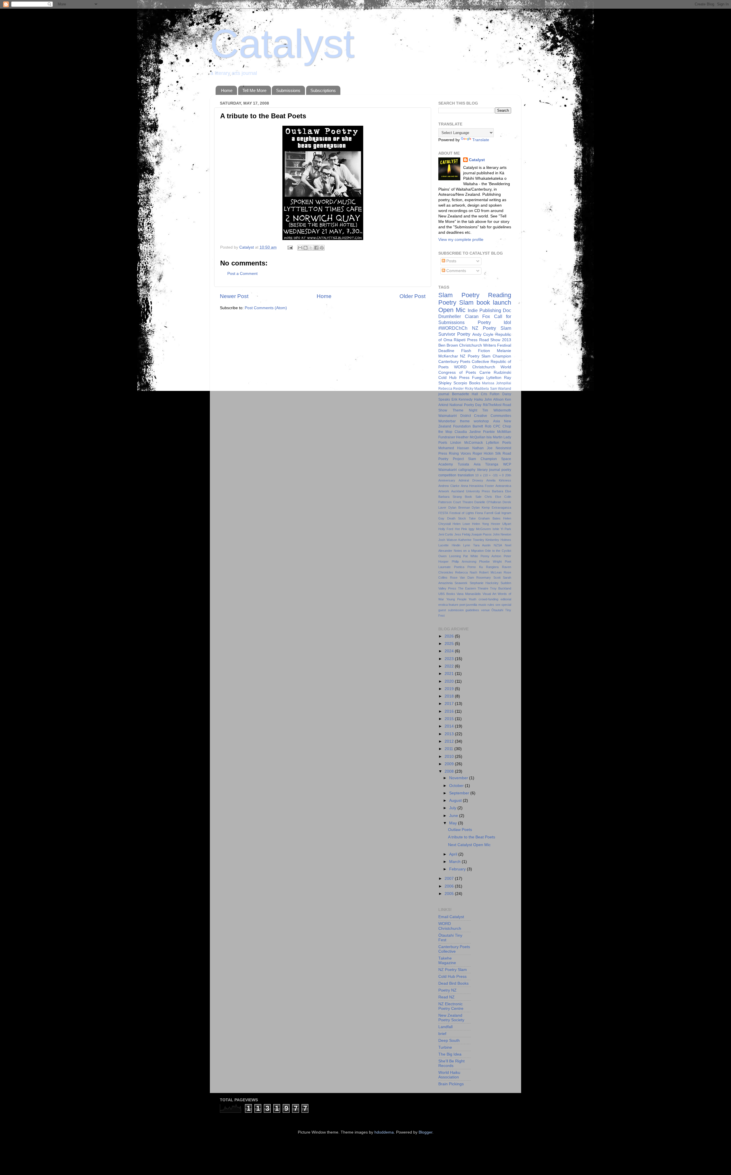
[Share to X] (311, 248)
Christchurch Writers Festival (485, 345)
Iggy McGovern (480, 529)
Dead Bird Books (453, 983)
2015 (450, 719)
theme (465, 421)
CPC (497, 426)
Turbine (445, 1047)
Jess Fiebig (462, 534)
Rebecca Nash (466, 572)
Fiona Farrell (484, 513)
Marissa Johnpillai (496, 383)
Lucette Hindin (449, 545)
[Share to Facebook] (316, 248)
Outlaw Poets (460, 830)
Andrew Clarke (448, 485)
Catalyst (282, 43)
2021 (450, 674)
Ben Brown (448, 345)
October (457, 786)
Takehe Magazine (447, 960)
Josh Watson (447, 539)
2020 (450, 681)
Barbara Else (501, 491)
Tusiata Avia (469, 464)
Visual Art (489, 594)
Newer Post (234, 296)
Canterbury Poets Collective (463, 361)
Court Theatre (463, 502)
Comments (455, 271)
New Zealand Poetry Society (451, 1017)
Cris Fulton (490, 394)
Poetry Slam (455, 302)
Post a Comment (242, 273)
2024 (450, 651)
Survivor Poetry (454, 334)
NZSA (498, 545)
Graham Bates (489, 518)
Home (226, 90)
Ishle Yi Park (502, 529)
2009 (450, 764)
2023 (450, 659)
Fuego (478, 377)
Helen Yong (480, 523)
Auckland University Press (470, 491)
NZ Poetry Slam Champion (485, 356)
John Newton (502, 534)
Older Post (412, 296)
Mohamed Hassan (453, 448)
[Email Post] (290, 247)
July (453, 808)
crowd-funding (488, 599)
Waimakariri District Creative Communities (474, 416)
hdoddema (384, 1132)
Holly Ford (445, 529)
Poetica (459, 567)
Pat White (470, 556)
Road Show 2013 (495, 340)
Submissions (288, 90)
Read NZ (446, 997)
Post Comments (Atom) (266, 308)
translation (466, 475)
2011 (449, 749)
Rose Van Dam (462, 577)
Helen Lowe (461, 523)
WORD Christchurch (474, 367)
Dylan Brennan (459, 507)
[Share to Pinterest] (322, 248)
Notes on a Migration (469, 550)
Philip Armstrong (464, 561)
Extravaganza (501, 507)
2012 (450, 741)
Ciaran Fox (477, 316)
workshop (481, 421)
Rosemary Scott (488, 577)
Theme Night (465, 410)
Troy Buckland (500, 588)
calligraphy (466, 470)
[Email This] (300, 248)
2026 (450, 636)
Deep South (449, 1040)
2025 (450, 644)
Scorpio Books (466, 383)
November (459, 778)
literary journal (488, 470)
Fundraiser (446, 437)
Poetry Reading (486, 295)
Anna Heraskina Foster (477, 485)
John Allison (494, 399)
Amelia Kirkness (498, 480)
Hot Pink (461, 529)
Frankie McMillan (497, 432)
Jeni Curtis (445, 534)
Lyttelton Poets (498, 443)
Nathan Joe (482, 448)
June (454, 816)
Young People (456, 599)
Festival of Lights (461, 513)
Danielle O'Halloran (487, 502)
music (482, 604)
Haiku (478, 399)
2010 (450, 756)
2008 (450, 771)
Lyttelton (493, 377)
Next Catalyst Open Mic (469, 845)
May (453, 823)
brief (442, 1034)
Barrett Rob (482, 426)
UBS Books (446, 594)
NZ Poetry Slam (491, 328)
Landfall (445, 1027)
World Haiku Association (449, 1074)
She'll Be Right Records (451, 1063)
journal (443, 394)
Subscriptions (323, 90)
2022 (450, 666)
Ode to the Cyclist (498, 550)
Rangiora (492, 567)
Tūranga (491, 464)
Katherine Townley (471, 539)
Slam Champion (482, 459)
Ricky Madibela (477, 389)
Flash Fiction (475, 351)
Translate (480, 140)
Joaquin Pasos (481, 534)
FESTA (443, 513)
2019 (450, 689)
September (459, 793)
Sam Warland (500, 389)
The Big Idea (449, 1054)
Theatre (482, 588)
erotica (443, 604)
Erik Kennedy (462, 399)
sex (498, 604)
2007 (450, 878)
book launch (494, 302)
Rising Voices (460, 453)
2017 (450, 704)
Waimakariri (447, 470)
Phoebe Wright (490, 561)
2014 (450, 726)
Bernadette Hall (465, 394)
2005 (450, 894)
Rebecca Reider (451, 389)
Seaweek (461, 583)
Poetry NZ (447, 990)
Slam (445, 295)
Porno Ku (475, 567)
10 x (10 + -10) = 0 (489, 475)
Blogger (425, 1132)
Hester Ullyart (501, 523)
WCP (507, 464)
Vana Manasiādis (469, 594)
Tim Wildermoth (496, 410)
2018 (450, 696)
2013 (450, 734)
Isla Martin (494, 437)
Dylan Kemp (481, 507)
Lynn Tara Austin (477, 545)
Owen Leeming (449, 556)
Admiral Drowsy (471, 480)
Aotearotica (503, 485)
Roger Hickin (483, 453)
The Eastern (467, 588)
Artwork (443, 491)
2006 (450, 886)
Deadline (446, 351)
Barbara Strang (450, 496)
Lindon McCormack (466, 443)
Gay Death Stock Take (457, 518)
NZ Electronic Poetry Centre (450, 1006)
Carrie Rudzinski (495, 372)
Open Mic (451, 309)
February (458, 869)
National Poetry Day (465, 405)
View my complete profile (460, 239)
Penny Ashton (491, 556)
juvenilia (471, 604)
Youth (472, 599)
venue (485, 610)
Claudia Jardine (468, 432)
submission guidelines (463, 610)
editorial (506, 599)
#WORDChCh (452, 328)
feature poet (457, 604)
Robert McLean (490, 572)
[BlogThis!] (305, 248)
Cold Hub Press (453, 377)
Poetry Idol (494, 322)
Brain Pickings (451, 1084)
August (456, 800)
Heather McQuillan (470, 437)
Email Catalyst (451, 917)
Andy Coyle (483, 334)
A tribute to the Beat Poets (471, 837)
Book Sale (473, 496)
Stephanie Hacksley (484, 583)
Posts (450, 261)
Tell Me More (254, 90)
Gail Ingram (503, 513)
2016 (450, 711)
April (453, 854)
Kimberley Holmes (498, 539)
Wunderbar (447, 421)
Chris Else (493, 496)
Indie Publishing (484, 310)
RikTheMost (492, 405)
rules (490, 604)
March (455, 862)
